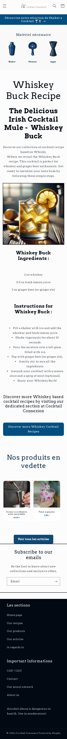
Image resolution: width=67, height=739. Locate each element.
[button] (4, 6)
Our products (16, 631)
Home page (14, 615)
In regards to (15, 647)
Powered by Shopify (49, 733)
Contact (12, 678)
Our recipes (15, 623)
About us (13, 695)
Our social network (20, 687)
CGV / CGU (14, 670)
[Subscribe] (56, 581)
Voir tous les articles (33, 539)
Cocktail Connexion (27, 733)
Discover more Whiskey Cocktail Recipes (33, 429)
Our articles (15, 639)
